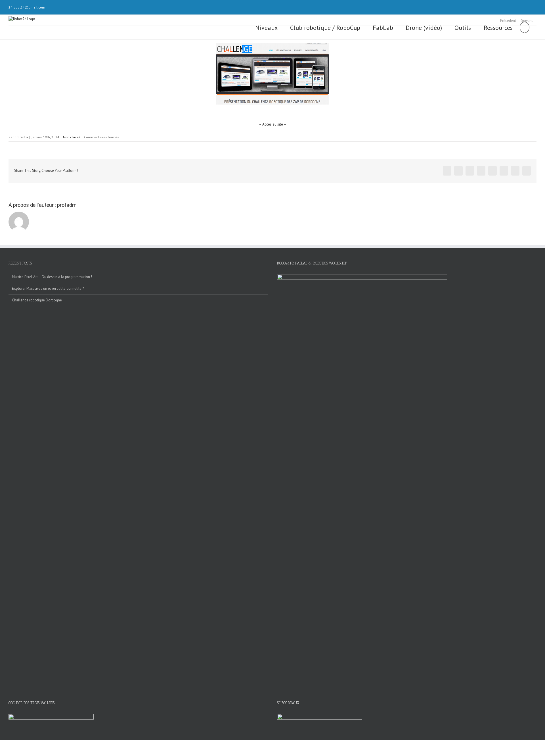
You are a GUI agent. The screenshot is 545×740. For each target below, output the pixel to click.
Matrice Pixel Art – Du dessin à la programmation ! (52, 276)
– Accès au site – (272, 124)
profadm (21, 137)
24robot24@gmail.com (27, 7)
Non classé (71, 137)
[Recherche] (524, 27)
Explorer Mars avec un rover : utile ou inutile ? (48, 288)
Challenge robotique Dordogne (37, 300)
